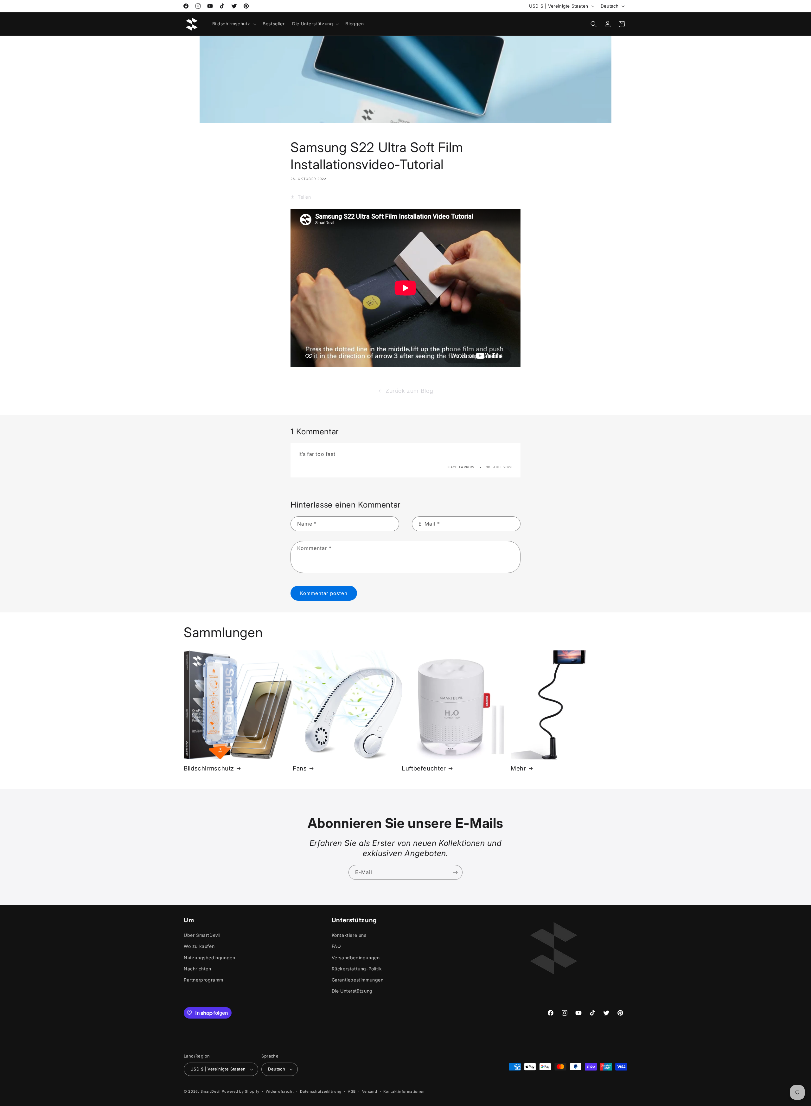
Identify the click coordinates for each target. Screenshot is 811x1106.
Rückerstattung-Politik (357, 968)
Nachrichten (197, 968)
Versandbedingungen (356, 957)
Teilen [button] (304, 197)
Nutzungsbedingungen (209, 957)
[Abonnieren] (455, 872)
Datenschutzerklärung (321, 1091)
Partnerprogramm (203, 979)
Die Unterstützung (352, 991)
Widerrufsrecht (280, 1091)
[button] (233, 23)
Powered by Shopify (240, 1091)
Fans (300, 768)
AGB (352, 1091)
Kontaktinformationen (404, 1091)
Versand (369, 1091)
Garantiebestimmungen (358, 979)
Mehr (518, 768)
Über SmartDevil (202, 935)
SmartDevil (211, 1091)
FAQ (336, 946)
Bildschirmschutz (209, 768)
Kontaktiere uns (349, 935)
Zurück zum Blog (409, 390)
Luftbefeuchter (424, 768)
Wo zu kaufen (199, 946)
